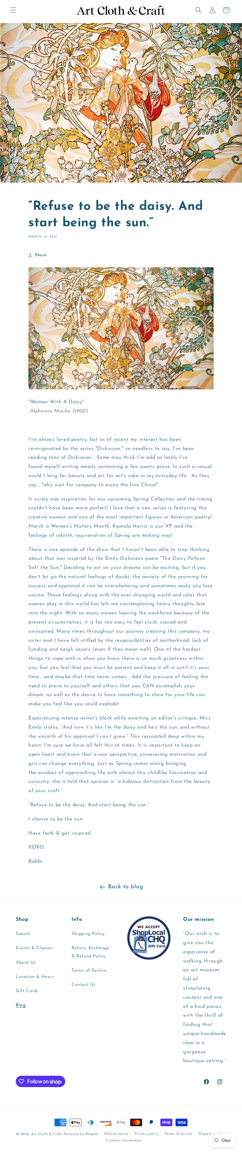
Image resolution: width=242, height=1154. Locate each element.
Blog (21, 1005)
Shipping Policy (88, 934)
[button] (13, 10)
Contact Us (83, 984)
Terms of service (178, 1134)
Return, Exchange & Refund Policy (90, 952)
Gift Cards (27, 991)
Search (23, 934)
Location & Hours (35, 976)
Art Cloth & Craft (46, 1134)
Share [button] (41, 255)
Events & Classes (34, 948)
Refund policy (116, 1134)
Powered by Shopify (81, 1134)
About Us (26, 962)
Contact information (123, 1140)
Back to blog (125, 887)
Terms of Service (89, 970)
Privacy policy (147, 1134)
